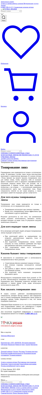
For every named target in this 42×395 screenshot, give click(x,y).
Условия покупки (31, 351)
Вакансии (11, 344)
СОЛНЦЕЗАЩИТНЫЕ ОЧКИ (19, 153)
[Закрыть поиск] (21, 151)
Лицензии (4, 364)
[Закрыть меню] (6, 380)
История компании (28, 343)
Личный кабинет (7, 351)
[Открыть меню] (1, 9)
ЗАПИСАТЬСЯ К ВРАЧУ (10, 159)
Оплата (15, 351)
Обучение (4, 344)
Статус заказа (20, 366)
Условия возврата (15, 355)
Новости (18, 344)
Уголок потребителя (8, 366)
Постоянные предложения (27, 362)
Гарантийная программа (27, 364)
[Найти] (21, 11)
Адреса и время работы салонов (12, 3)
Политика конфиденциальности (12, 353)
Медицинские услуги (30, 3)
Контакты (34, 344)
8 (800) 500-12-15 (7, 7)
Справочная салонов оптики (24, 7)
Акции (3, 5)
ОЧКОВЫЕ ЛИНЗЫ (8, 157)
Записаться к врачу (7, 2)
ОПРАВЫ (4, 153)
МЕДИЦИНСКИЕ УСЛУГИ (29, 155)
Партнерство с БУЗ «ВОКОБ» (11, 343)
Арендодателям (13, 364)
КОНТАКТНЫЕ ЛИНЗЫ (10, 155)
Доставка (22, 351)
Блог (23, 344)
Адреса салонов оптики (9, 362)
